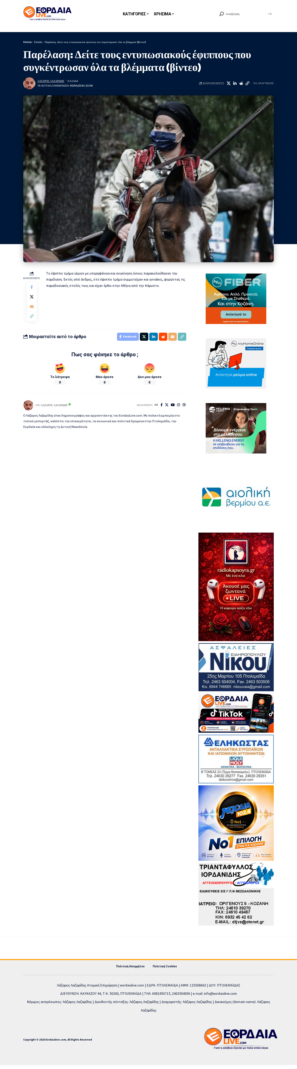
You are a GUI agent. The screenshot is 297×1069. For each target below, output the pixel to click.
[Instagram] (178, 405)
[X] (167, 405)
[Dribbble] (184, 405)
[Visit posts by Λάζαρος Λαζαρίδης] (29, 83)
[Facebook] (161, 405)
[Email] (32, 306)
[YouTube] (172, 405)
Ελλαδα (73, 81)
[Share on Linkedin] (235, 83)
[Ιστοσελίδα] (156, 405)
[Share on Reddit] (241, 83)
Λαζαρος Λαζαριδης (50, 81)
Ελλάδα (38, 42)
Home (27, 42)
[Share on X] (228, 83)
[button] (247, 83)
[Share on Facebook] (32, 287)
